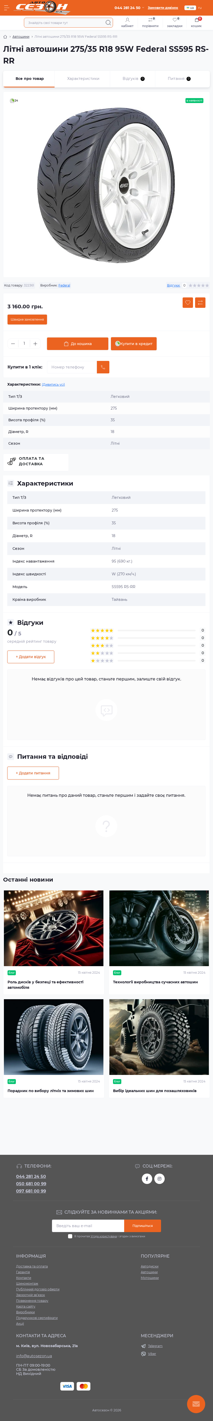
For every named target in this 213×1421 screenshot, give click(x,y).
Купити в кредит (136, 343)
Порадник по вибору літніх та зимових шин (51, 1090)
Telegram (155, 1346)
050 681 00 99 (31, 1183)
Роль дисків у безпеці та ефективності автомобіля (45, 985)
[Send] (103, 367)
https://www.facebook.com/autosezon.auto (147, 1179)
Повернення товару (32, 1301)
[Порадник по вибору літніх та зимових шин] (53, 1037)
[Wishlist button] (188, 302)
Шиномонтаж (27, 1283)
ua (192, 8)
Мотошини (150, 1278)
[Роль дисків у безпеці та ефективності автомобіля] (53, 928)
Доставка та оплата (32, 1266)
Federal (64, 285)
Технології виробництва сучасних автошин (155, 982)
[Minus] (13, 343)
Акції (20, 1324)
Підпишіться (142, 1226)
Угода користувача (104, 1236)
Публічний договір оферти (37, 1289)
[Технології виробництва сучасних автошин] (159, 928)
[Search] (108, 23)
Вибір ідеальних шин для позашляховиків (155, 1090)
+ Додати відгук (31, 656)
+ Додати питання (33, 773)
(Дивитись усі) (53, 384)
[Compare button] (200, 302)
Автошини (20, 37)
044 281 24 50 (31, 1176)
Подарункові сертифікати (37, 1318)
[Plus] (35, 343)
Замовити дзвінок (163, 8)
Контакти (23, 1278)
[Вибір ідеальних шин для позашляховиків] (159, 1037)
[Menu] (6, 7)
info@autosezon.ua (34, 1356)
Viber (152, 1354)
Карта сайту (25, 1306)
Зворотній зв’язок (30, 1295)
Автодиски (149, 1266)
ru (200, 8)
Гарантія (23, 1272)
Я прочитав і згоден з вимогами (109, 1236)
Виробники (25, 1312)
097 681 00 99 (31, 1191)
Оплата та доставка (31, 461)
